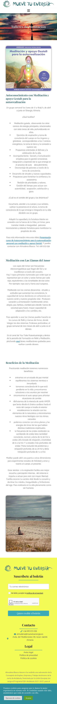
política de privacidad (35, 593)
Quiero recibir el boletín (28, 613)
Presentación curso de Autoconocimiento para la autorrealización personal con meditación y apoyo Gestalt (28, 240)
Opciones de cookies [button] (13, 698)
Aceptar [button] (28, 698)
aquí (18, 341)
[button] (28, 10)
